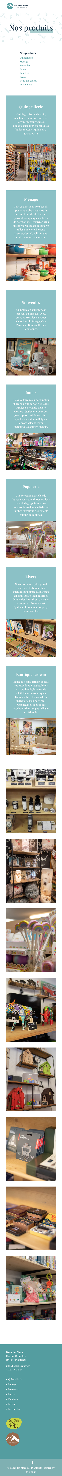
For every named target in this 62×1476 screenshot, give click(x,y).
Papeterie (25, 72)
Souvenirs (25, 65)
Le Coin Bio (26, 84)
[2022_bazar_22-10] (31, 901)
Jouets (23, 69)
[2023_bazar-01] (31, 971)
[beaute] (31, 832)
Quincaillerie (26, 57)
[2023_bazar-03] (31, 1040)
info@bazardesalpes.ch (18, 1365)
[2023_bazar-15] (31, 1318)
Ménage (24, 61)
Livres (23, 76)
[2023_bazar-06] (31, 1110)
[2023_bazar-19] (31, 1179)
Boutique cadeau (28, 80)
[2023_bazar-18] (31, 1249)
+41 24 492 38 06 (14, 1369)
